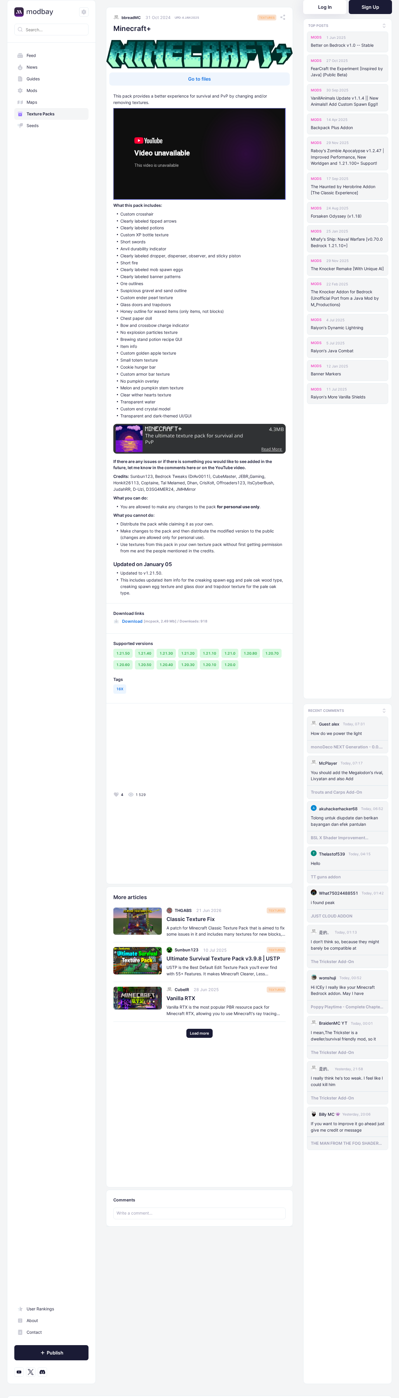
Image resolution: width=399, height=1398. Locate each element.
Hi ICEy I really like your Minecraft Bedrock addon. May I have (343, 989)
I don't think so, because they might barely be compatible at (345, 943)
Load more (199, 1033)
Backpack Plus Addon (332, 127)
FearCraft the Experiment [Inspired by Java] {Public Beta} (347, 71)
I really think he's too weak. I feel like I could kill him (347, 1080)
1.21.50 (123, 653)
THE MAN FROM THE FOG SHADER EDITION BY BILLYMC (345, 1142)
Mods (32, 90)
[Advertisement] (155, 749)
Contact (34, 1332)
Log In (325, 7)
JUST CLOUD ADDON (331, 914)
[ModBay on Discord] (42, 1372)
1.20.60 (123, 664)
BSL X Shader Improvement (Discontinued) (338, 836)
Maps (32, 102)
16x (119, 689)
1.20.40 (166, 664)
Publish (55, 1353)
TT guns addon (326, 875)
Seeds (33, 125)
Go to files (199, 79)
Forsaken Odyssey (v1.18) (336, 216)
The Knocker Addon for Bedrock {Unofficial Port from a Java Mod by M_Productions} (345, 298)
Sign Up (370, 7)
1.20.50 (144, 664)
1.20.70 (272, 653)
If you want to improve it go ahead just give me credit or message (347, 1125)
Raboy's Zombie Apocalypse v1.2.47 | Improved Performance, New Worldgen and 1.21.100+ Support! (347, 157)
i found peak (323, 901)
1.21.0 (229, 653)
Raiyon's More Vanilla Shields (338, 396)
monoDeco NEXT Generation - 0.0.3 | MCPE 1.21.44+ (347, 745)
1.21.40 (144, 653)
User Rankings (40, 1308)
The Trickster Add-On (332, 960)
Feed (31, 55)
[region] (51, 714)
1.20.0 (229, 664)
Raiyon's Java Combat (332, 350)
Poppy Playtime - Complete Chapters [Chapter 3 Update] (347, 1005)
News (32, 67)
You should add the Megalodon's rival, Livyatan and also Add (347, 774)
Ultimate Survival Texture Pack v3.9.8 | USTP (223, 958)
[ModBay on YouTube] (19, 1372)
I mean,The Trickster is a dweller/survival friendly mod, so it (343, 1034)
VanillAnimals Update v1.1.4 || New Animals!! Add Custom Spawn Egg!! (344, 101)
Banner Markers (326, 373)
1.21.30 (166, 653)
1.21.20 (188, 653)
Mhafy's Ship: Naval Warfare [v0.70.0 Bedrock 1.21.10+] (347, 242)
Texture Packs (41, 113)
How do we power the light (336, 732)
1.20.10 (209, 664)
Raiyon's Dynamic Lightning (337, 327)
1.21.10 (209, 653)
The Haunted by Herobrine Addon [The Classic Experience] (343, 189)
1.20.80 (250, 653)
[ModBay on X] (30, 1372)
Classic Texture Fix (190, 919)
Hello (315, 862)
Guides (33, 78)
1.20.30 (188, 664)
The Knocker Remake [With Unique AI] (347, 268)
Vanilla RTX (180, 998)
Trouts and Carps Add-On (336, 790)
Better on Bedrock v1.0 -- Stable (342, 45)
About (32, 1320)
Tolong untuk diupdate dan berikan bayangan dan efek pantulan (344, 819)
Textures (267, 17)
